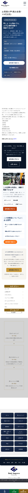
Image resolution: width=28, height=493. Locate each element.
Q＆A (7, 438)
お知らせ (7, 449)
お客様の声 (7, 291)
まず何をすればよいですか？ (12, 236)
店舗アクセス (19, 204)
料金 (7, 443)
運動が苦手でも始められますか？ (13, 231)
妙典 (12, 462)
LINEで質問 (14, 491)
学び (6, 307)
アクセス (21, 443)
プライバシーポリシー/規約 (14, 477)
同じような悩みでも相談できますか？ (13, 225)
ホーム (7, 415)
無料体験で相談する (14, 63)
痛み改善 (15, 200)
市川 (19, 462)
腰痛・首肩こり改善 (7, 432)
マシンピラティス (8, 204)
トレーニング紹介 (9, 298)
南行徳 (8, 462)
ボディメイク (7, 200)
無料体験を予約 (23, 491)
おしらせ (7, 288)
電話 (5, 491)
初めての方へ (7, 421)
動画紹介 (7, 426)
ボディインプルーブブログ (11, 303)
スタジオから (8, 294)
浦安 (16, 462)
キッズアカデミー (20, 432)
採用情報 (21, 449)
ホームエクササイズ (10, 301)
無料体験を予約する (14, 159)
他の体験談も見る (13, 67)
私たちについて (20, 415)
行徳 (4, 462)
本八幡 (23, 462)
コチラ (14, 139)
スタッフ (21, 421)
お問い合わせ (14, 164)
